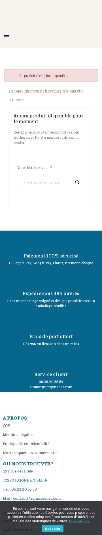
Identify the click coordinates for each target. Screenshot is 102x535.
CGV (6, 425)
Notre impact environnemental (30, 452)
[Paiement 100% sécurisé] (51, 240)
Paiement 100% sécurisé (51, 255)
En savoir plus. (79, 521)
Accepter (52, 529)
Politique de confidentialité (26, 443)
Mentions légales (18, 434)
